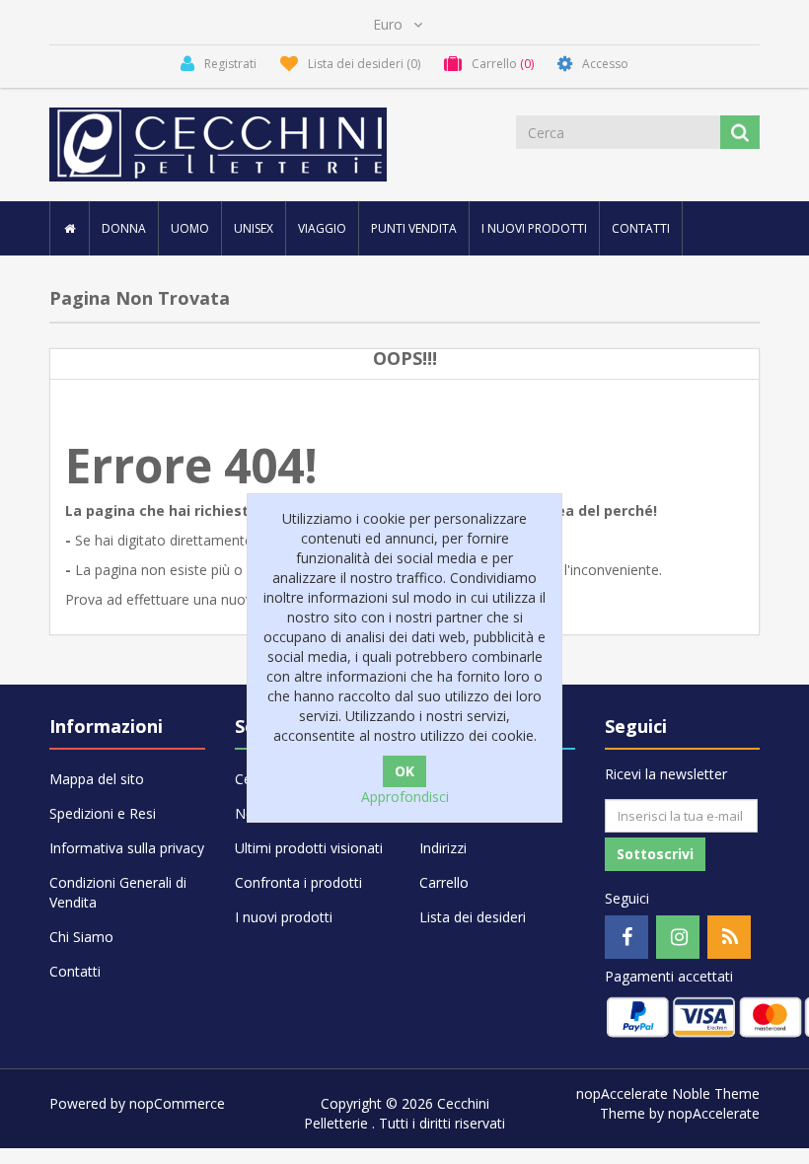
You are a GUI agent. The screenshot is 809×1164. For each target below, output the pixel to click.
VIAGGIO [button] (322, 228)
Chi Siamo (81, 936)
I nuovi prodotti (534, 228)
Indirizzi (443, 847)
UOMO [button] (190, 228)
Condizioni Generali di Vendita (117, 892)
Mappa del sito (96, 778)
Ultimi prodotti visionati (309, 847)
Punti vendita (414, 228)
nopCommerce (177, 1103)
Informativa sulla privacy (126, 847)
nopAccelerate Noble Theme (668, 1093)
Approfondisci (405, 796)
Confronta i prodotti (298, 882)
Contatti (641, 228)
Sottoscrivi (655, 853)
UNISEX (253, 228)
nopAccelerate (714, 1113)
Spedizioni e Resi (102, 813)
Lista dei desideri (472, 917)
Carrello (444, 882)
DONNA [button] (124, 228)
